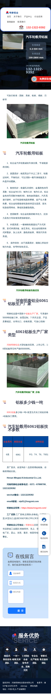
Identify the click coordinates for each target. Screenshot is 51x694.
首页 (9, 16)
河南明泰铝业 (13, 344)
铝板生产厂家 (32, 313)
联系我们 (21, 21)
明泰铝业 (30, 524)
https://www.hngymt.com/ (33, 507)
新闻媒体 (11, 21)
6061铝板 (11, 412)
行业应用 (38, 16)
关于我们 (17, 16)
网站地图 (34, 686)
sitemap (24, 686)
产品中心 (28, 16)
